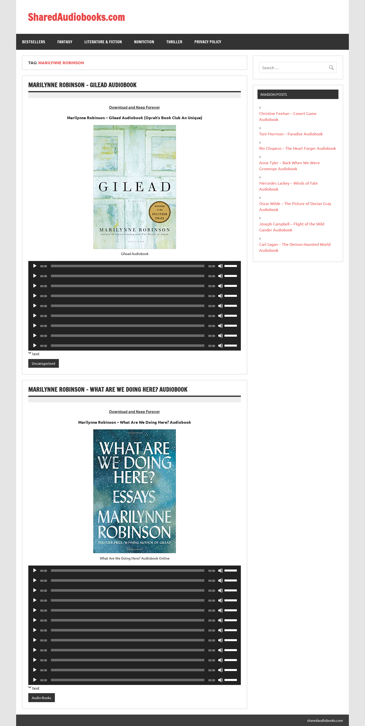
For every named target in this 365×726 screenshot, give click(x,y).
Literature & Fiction (103, 42)
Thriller (174, 42)
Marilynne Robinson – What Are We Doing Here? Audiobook (107, 389)
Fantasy (64, 42)
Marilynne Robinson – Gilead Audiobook (82, 85)
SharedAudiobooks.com (76, 17)
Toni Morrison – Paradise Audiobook (291, 133)
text (35, 353)
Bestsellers (33, 42)
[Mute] (220, 265)
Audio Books (41, 697)
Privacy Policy (207, 42)
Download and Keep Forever (134, 107)
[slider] (231, 265)
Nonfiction (144, 42)
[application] (134, 266)
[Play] (34, 265)
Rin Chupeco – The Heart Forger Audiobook (297, 148)
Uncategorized (43, 363)
